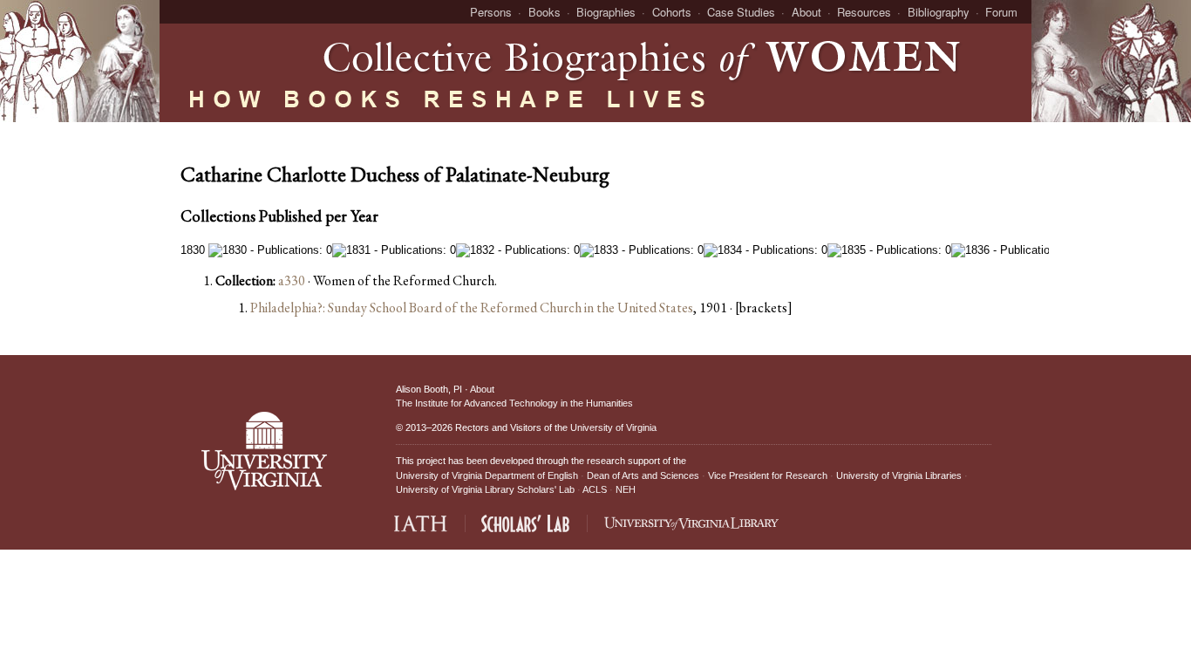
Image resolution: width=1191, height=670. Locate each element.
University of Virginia (613, 427)
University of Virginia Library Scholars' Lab (485, 489)
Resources (864, 11)
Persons (491, 11)
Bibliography (939, 11)
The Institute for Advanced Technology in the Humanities (514, 403)
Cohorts (671, 11)
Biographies (606, 11)
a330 (291, 280)
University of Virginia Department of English (487, 475)
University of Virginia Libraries (899, 475)
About (806, 11)
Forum (1001, 11)
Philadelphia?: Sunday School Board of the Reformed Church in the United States (471, 307)
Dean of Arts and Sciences (643, 475)
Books (544, 11)
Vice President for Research (767, 475)
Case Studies (741, 11)
